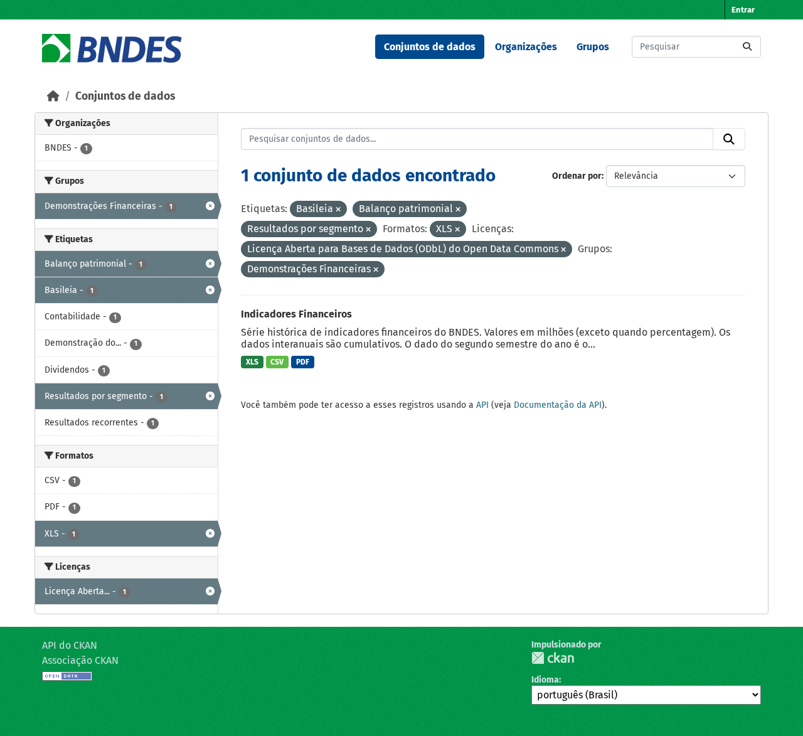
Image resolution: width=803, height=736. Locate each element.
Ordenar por (577, 176)
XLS (252, 362)
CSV (277, 362)
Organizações (526, 47)
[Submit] (747, 47)
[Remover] (338, 210)
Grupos (593, 47)
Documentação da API (558, 405)
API (482, 405)
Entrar (743, 9)
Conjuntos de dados (430, 47)
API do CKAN (69, 645)
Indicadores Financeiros (296, 314)
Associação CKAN (80, 660)
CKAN (552, 657)
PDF (302, 362)
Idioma (545, 680)
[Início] (53, 96)
